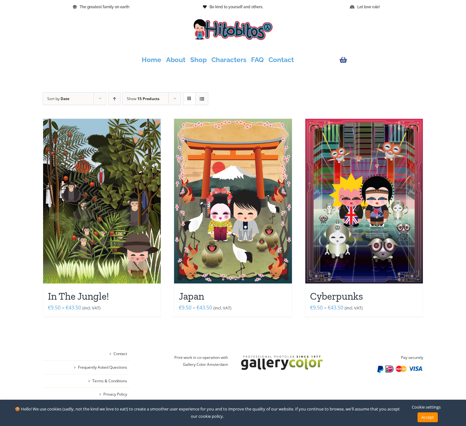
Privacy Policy (115, 394)
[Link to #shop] (380, 60)
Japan (191, 296)
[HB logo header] (233, 21)
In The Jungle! (78, 296)
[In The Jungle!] (102, 201)
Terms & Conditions (109, 381)
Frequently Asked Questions (102, 367)
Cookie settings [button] (426, 407)
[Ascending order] (114, 98)
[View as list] (202, 98)
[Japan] (233, 201)
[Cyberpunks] (364, 201)
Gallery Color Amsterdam (205, 364)
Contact (120, 353)
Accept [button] (427, 417)
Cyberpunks (336, 296)
